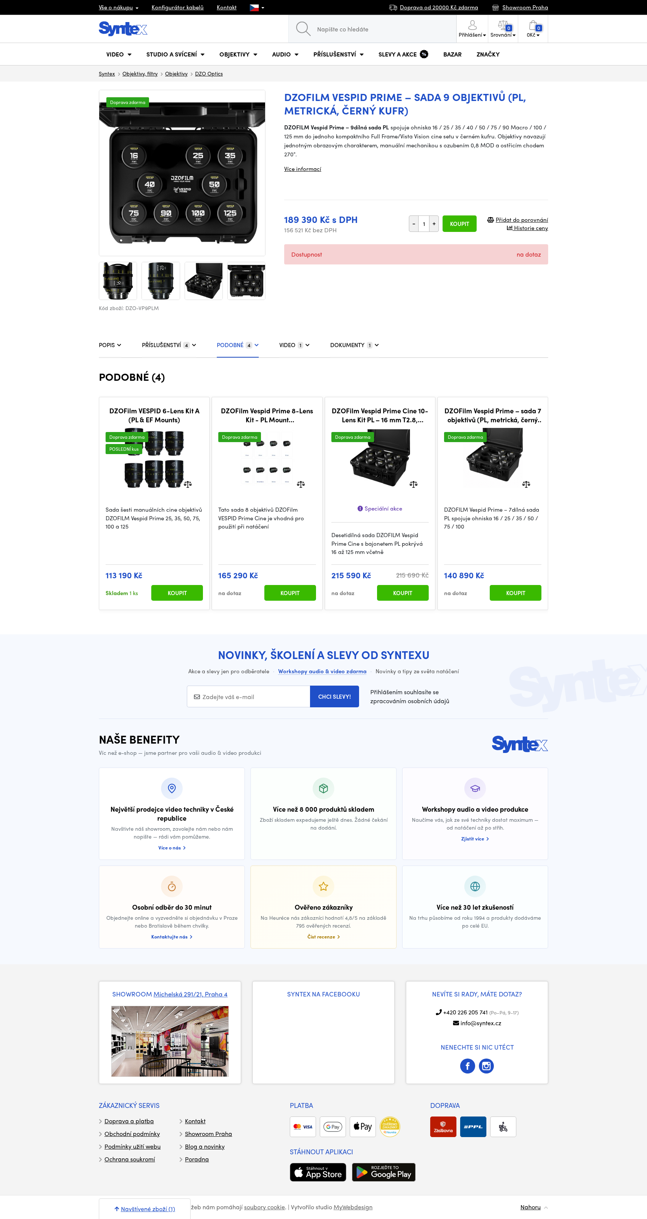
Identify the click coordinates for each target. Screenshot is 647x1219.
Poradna (197, 1159)
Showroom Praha (208, 1133)
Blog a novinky (205, 1146)
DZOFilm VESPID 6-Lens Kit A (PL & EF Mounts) (154, 415)
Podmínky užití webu (132, 1146)
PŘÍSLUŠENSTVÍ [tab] (165, 345)
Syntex (107, 73)
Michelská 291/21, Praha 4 (191, 993)
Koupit (459, 224)
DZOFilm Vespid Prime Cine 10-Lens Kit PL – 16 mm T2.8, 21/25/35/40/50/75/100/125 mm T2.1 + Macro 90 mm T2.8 (380, 415)
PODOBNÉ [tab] (233, 345)
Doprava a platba (129, 1121)
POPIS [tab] (107, 345)
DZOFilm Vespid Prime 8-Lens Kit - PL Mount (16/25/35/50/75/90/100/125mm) (267, 415)
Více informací (302, 169)
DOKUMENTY (350, 345)
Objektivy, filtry (140, 73)
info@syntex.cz (481, 1023)
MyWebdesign (353, 1207)
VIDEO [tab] (290, 345)
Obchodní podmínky (132, 1133)
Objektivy (176, 73)
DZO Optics (209, 73)
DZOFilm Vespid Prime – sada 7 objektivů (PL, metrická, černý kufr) (492, 415)
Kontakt (227, 7)
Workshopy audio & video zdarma (322, 671)
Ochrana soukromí (129, 1159)
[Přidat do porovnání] (188, 484)
